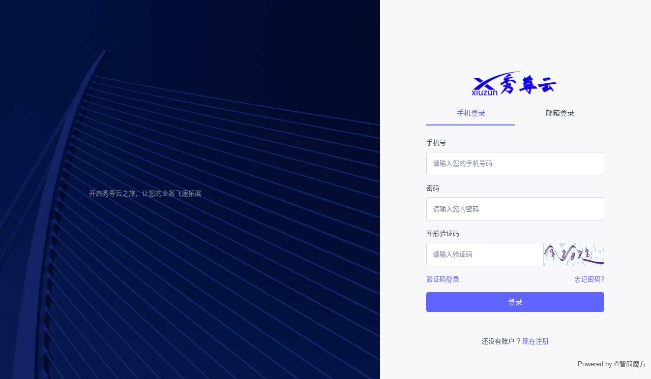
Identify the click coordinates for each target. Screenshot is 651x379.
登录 (515, 302)
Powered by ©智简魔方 (612, 364)
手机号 (436, 142)
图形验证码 (442, 233)
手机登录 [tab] (471, 113)
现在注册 (535, 341)
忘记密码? (589, 279)
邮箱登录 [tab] (560, 113)
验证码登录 (442, 279)
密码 (432, 188)
